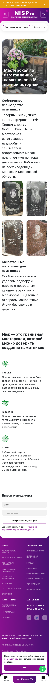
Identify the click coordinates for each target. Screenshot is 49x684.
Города (30, 563)
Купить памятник (35, 579)
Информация (8, 612)
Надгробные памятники (32, 557)
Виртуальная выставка (16, 27)
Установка (7, 583)
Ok (24, 668)
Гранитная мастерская (8, 577)
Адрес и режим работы (9, 551)
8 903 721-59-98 (35, 609)
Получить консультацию (24, 520)
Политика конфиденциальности (18, 645)
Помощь (6, 617)
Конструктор (40, 27)
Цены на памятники (36, 573)
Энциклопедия (34, 589)
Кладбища (32, 568)
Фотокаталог (33, 584)
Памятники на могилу (9, 606)
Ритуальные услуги (11, 589)
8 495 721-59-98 (35, 605)
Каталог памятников (12, 558)
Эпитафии (7, 594)
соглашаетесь (11, 659)
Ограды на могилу (35, 551)
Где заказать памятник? (8, 563)
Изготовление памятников (9, 570)
